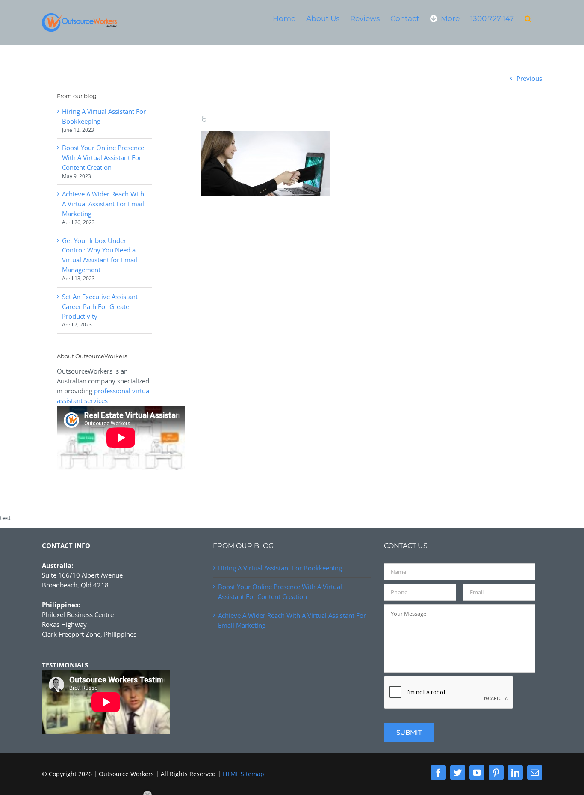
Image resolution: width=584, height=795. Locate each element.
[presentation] (449, 692)
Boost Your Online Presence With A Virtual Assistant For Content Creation (103, 157)
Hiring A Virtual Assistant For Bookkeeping (280, 568)
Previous (529, 78)
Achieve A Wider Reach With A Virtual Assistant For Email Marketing (103, 204)
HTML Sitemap (243, 774)
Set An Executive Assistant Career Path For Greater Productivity (100, 306)
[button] (528, 18)
